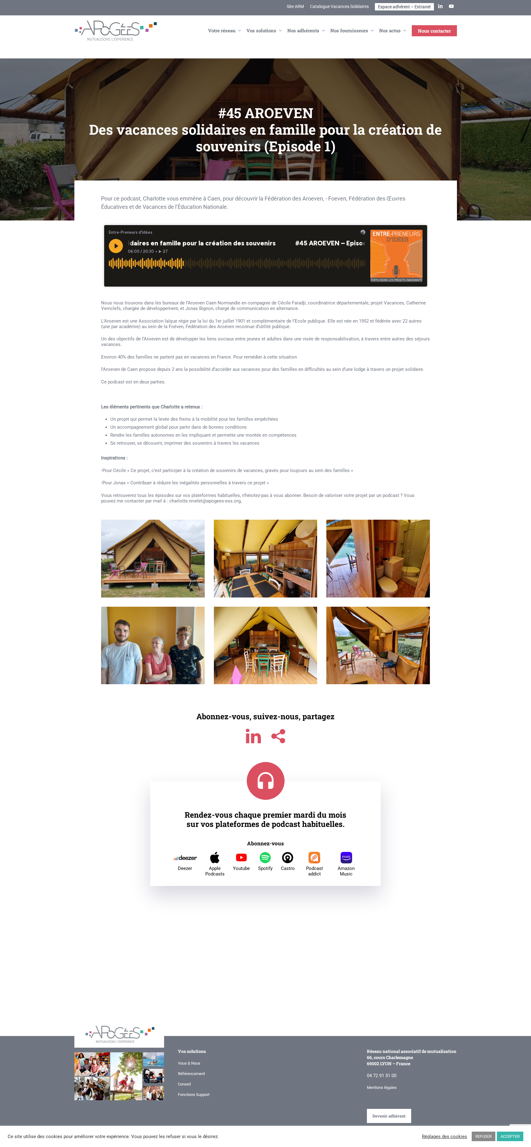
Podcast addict (314, 871)
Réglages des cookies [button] (444, 1136)
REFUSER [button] (483, 1136)
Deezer (185, 868)
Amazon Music (346, 871)
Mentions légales (382, 1087)
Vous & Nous (189, 1063)
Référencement (191, 1073)
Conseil (184, 1084)
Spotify (265, 868)
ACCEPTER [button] (510, 1136)
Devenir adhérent (389, 1116)
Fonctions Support (194, 1094)
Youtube (241, 868)
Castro (288, 868)
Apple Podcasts (215, 871)
